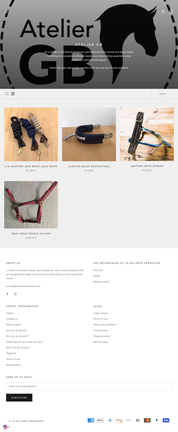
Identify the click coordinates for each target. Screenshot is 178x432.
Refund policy (13, 365)
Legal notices (100, 313)
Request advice (101, 281)
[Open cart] (171, 11)
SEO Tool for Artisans (18, 347)
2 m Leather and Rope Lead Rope (31, 166)
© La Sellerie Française (26, 421)
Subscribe (19, 397)
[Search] (163, 11)
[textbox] (6, 427)
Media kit (11, 353)
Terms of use (13, 359)
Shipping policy (101, 336)
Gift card (98, 270)
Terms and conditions (104, 324)
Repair (96, 276)
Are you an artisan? (16, 330)
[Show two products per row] (7, 93)
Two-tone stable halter (31, 233)
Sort (163, 93)
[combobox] (6, 427)
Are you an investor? (17, 336)
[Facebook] (7, 294)
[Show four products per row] (12, 93)
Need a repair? (13, 324)
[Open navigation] (7, 11)
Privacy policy (100, 330)
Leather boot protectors (89, 166)
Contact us (12, 319)
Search (9, 313)
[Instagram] (15, 294)
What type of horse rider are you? (24, 342)
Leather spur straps (147, 166)
